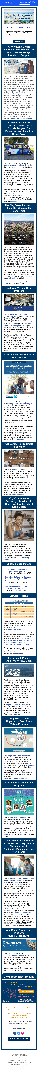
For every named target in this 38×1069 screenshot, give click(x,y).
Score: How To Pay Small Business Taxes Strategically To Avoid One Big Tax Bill (18, 579)
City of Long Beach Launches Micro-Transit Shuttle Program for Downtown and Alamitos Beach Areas (19, 128)
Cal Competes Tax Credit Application (19, 445)
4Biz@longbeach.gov (16, 653)
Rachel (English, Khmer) (20, 640)
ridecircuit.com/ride (16, 195)
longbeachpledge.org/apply (16, 705)
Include (9, 911)
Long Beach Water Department (18, 756)
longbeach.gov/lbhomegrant (21, 118)
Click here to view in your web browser (19, 27)
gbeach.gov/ (18, 1047)
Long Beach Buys (12, 278)
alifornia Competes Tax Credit (22, 469)
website (15, 926)
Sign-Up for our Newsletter (19, 1038)
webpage (13, 201)
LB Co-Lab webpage (16, 439)
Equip (16, 909)
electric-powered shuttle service (15, 165)
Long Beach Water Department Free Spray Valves (19, 721)
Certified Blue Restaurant (16, 817)
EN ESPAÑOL (19, 41)
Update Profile (11, 1062)
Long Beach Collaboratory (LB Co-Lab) (19, 356)
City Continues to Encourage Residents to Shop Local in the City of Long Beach (19, 502)
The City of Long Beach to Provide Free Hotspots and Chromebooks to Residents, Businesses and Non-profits (19, 846)
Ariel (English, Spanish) (20, 644)
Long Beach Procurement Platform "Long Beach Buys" (19, 933)
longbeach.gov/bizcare (14, 629)
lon (13, 1047)
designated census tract (17, 111)
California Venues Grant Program (19, 289)
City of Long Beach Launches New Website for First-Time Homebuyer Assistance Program (19, 51)
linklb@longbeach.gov (21, 1064)
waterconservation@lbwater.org (15, 778)
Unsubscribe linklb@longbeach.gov (19, 1060)
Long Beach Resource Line (19, 976)
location (17, 714)
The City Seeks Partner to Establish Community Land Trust (19, 208)
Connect (9, 909)
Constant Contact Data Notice (23, 1062)
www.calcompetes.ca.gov (15, 494)
